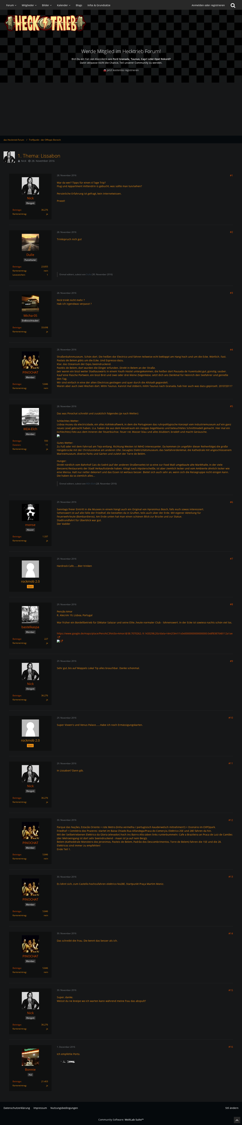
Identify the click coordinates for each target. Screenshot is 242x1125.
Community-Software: (121, 1119)
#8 (231, 604)
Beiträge (17, 209)
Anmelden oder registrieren (208, 5)
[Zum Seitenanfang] (237, 1120)
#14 (231, 933)
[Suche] (232, 5)
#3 (231, 292)
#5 (231, 406)
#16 (231, 1046)
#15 (231, 990)
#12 (231, 820)
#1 (231, 175)
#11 (231, 763)
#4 (231, 349)
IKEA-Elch (90, 483)
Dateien (16, 444)
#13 (231, 876)
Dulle (88, 274)
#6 (231, 502)
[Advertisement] (121, 109)
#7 (231, 558)
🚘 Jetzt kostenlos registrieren (121, 70)
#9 (231, 661)
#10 (231, 717)
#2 (231, 232)
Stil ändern (231, 1108)
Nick (23, 161)
